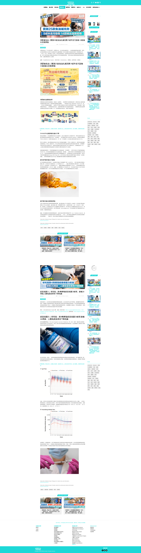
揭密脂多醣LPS (96, 7)
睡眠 (98, 138)
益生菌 (95, 138)
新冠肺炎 (89, 134)
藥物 (98, 142)
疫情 (95, 136)
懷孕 (89, 131)
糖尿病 (92, 140)
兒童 (97, 125)
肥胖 (89, 142)
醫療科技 (73, 7)
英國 (95, 142)
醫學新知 (68, 7)
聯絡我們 (92, 527)
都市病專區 (88, 7)
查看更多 (74, 544)
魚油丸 (63, 227)
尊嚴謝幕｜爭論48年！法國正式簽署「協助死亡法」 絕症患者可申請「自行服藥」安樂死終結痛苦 (51, 250)
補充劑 (56, 227)
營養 (92, 136)
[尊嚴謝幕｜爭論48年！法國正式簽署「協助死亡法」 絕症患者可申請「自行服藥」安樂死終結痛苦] (51, 241)
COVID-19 (90, 121)
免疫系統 (93, 125)
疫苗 (98, 136)
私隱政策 (92, 528)
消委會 (49, 227)
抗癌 (95, 131)
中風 (94, 123)
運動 (92, 144)
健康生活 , (90, 43)
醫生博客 (51, 7)
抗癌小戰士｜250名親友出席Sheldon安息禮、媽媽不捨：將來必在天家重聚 (70, 522)
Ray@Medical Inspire (63, 44)
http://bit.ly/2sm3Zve (44, 220)
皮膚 (92, 138)
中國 (99, 121)
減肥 (89, 136)
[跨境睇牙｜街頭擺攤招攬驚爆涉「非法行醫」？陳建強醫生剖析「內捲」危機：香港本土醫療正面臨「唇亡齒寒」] (74, 241)
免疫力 (89, 125)
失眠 (98, 127)
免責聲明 (92, 531)
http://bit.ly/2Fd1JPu (44, 224)
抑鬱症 (92, 131)
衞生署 (89, 144)
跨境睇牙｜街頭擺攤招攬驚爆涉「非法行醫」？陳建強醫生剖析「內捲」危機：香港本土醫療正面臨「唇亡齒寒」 (74, 250)
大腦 (92, 127)
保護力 (42, 489)
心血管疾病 (97, 129)
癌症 (89, 138)
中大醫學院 (90, 123)
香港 (89, 146)
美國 (98, 140)
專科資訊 (56, 7)
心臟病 (92, 129)
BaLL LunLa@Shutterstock (61, 311)
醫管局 (96, 144)
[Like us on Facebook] (102, 550)
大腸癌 (95, 127)
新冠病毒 (94, 376)
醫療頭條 (62, 7)
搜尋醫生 (46, 7)
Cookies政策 (92, 530)
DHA (42, 227)
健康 (97, 123)
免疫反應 (46, 489)
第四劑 (58, 489)
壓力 (89, 127)
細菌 (95, 140)
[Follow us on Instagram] (104, 550)
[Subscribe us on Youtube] (106, 550)
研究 (89, 140)
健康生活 (79, 7)
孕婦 (89, 129)
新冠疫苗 (51, 489)
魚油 (59, 227)
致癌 (52, 227)
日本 (93, 134)
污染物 (45, 227)
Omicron (94, 121)
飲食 (99, 144)
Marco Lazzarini (73, 309)
